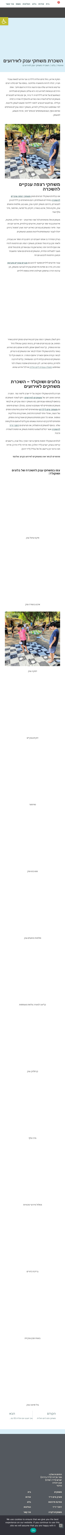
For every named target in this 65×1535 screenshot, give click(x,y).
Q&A (18, 4)
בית (48, 4)
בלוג (34, 4)
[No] (61, 1525)
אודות (41, 4)
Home (60, 65)
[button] (58, 12)
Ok (33, 1530)
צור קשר (10, 4)
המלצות (26, 4)
